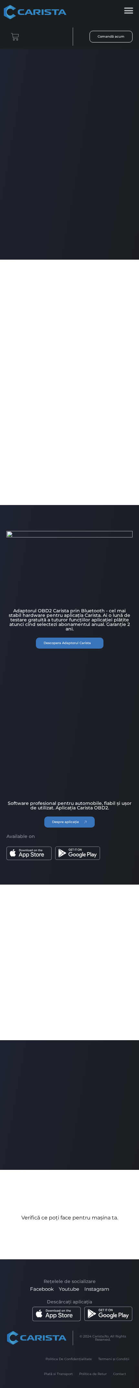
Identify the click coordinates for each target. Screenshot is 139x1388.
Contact (119, 1374)
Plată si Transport (58, 1374)
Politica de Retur (93, 1374)
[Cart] (15, 37)
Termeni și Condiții (113, 1359)
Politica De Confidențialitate (69, 1359)
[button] (128, 10)
